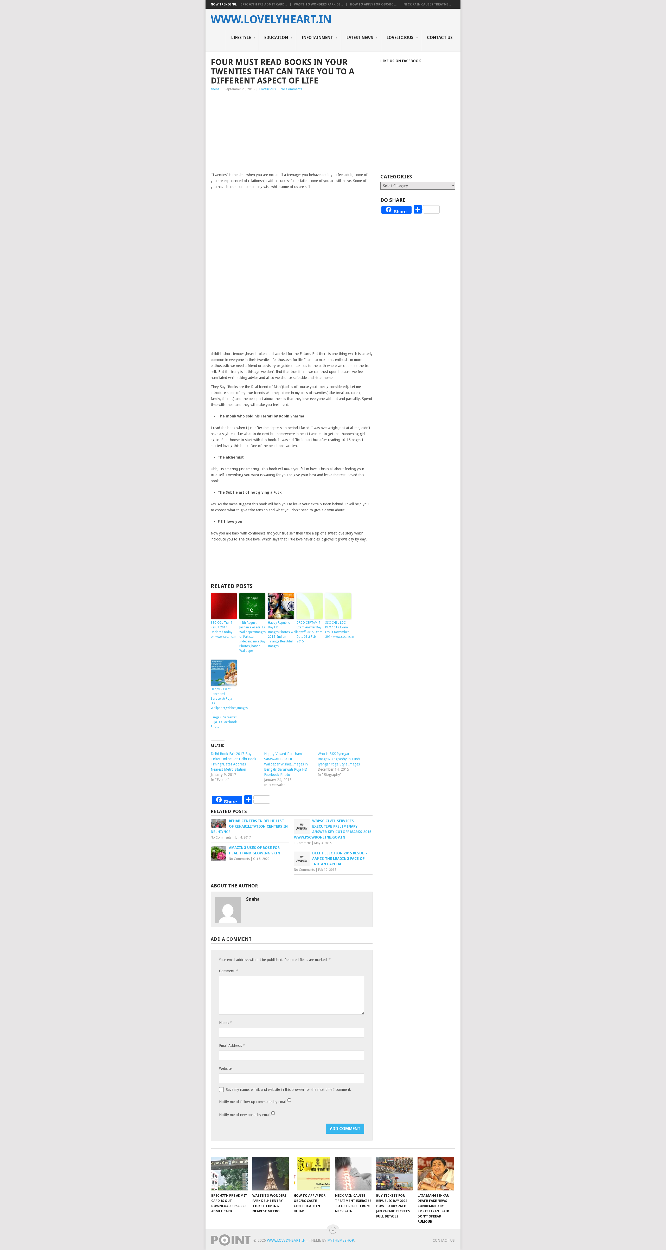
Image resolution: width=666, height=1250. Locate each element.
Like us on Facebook (400, 61)
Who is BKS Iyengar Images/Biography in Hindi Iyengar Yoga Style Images (339, 759)
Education (276, 37)
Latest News (360, 37)
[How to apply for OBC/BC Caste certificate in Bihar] (312, 1173)
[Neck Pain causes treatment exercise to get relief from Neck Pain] (353, 1173)
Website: (226, 1068)
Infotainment (317, 37)
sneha (215, 89)
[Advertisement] (291, 131)
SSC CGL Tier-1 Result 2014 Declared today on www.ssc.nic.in (223, 630)
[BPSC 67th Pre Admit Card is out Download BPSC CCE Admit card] (229, 1173)
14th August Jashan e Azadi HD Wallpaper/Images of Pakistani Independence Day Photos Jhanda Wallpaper (252, 637)
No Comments (291, 89)
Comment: (228, 970)
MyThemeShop (340, 1240)
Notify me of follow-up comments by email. (253, 1102)
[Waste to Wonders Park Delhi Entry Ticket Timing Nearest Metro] (270, 1173)
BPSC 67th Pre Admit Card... (263, 4)
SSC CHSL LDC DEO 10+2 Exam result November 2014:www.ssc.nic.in (338, 630)
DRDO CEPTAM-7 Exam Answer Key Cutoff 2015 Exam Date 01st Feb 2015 (309, 632)
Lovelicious (400, 37)
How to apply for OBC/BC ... (373, 4)
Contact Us (440, 37)
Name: (225, 1022)
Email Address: (232, 1045)
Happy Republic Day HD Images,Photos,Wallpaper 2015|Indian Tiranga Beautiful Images (281, 634)
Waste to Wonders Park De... (318, 4)
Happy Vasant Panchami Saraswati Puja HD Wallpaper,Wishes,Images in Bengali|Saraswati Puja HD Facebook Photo (224, 708)
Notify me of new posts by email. (245, 1115)
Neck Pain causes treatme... (427, 4)
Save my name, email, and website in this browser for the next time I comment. (288, 1089)
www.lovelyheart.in (271, 19)
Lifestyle (241, 37)
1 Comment (302, 843)
